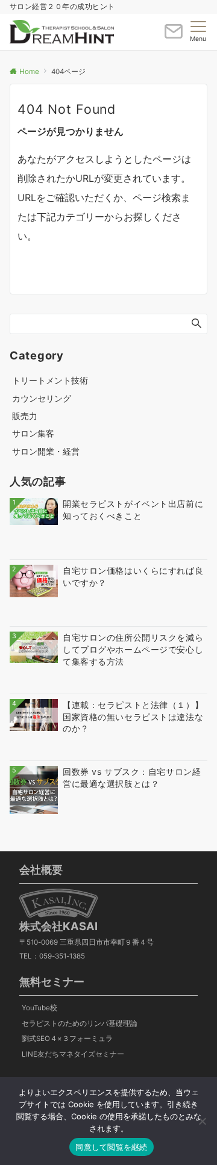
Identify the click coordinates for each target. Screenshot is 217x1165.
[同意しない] (202, 1121)
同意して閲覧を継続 (111, 1147)
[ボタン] (173, 36)
